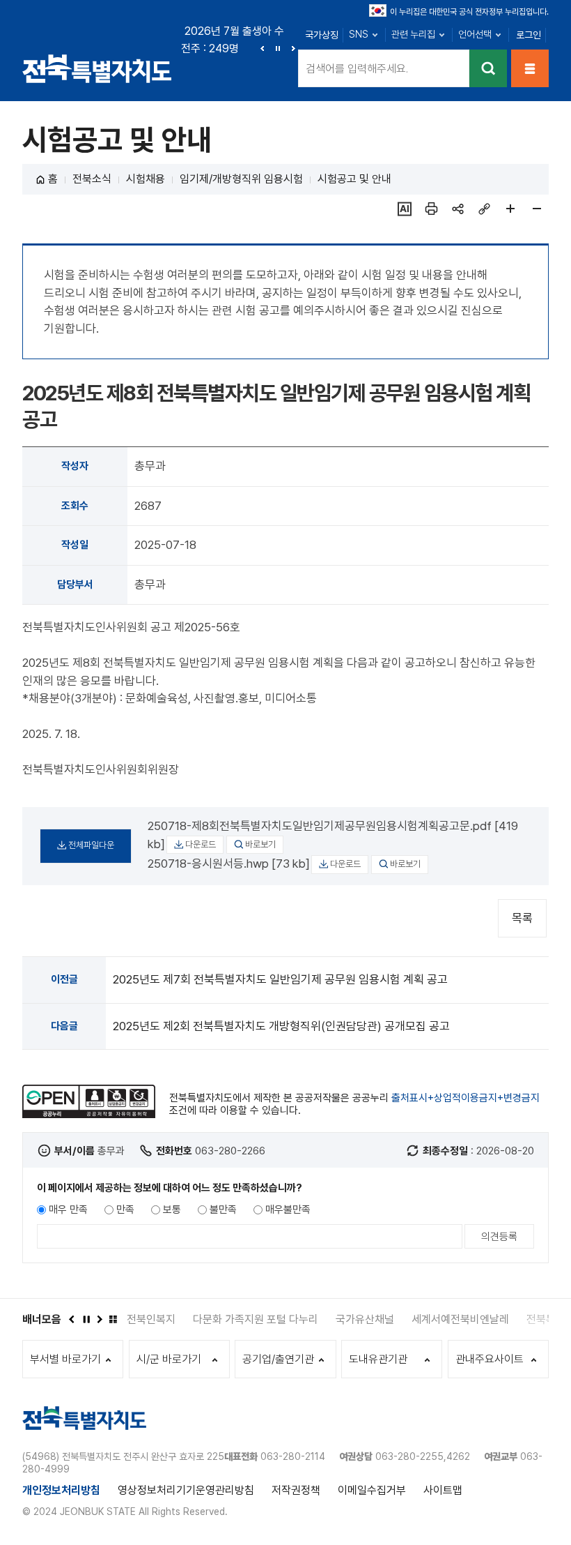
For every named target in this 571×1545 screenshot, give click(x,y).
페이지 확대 (510, 208)
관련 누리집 (413, 34)
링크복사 (484, 208)
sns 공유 (457, 208)
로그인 (528, 34)
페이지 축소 (536, 208)
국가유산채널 (365, 1319)
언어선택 (475, 34)
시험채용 (145, 179)
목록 (522, 918)
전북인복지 (151, 1319)
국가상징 (321, 34)
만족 (125, 1209)
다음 (293, 48)
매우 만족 (68, 1209)
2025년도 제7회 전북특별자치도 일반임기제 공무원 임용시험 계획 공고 (280, 979)
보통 (172, 1209)
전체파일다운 (91, 845)
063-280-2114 (292, 1456)
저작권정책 (296, 1490)
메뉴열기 (530, 68)
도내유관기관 (378, 1359)
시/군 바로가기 (168, 1359)
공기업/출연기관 (278, 1359)
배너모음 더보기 (113, 1319)
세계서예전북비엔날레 (460, 1319)
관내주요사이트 (489, 1359)
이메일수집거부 (372, 1490)
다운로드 (200, 844)
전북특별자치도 (97, 68)
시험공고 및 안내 (354, 179)
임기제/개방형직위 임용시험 (241, 179)
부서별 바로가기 (65, 1359)
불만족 (223, 1209)
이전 (262, 48)
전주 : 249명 (210, 48)
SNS (358, 34)
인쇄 (431, 208)
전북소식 (91, 179)
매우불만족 (288, 1209)
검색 (488, 68)
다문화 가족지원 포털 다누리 (255, 1319)
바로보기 (260, 844)
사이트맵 (442, 1490)
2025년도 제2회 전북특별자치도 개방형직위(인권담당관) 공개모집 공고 (281, 1026)
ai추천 (404, 208)
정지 (278, 48)
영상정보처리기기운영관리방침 (186, 1490)
